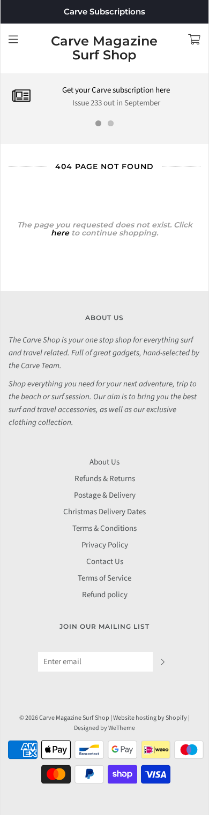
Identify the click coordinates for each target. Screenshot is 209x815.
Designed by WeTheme (104, 728)
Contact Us (104, 561)
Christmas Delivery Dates (104, 511)
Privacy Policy (104, 545)
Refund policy (105, 594)
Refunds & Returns (104, 478)
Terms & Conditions (104, 528)
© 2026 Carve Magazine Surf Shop (64, 717)
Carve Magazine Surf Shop (104, 48)
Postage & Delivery (105, 495)
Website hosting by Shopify (150, 717)
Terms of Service (104, 578)
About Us (104, 462)
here (60, 233)
